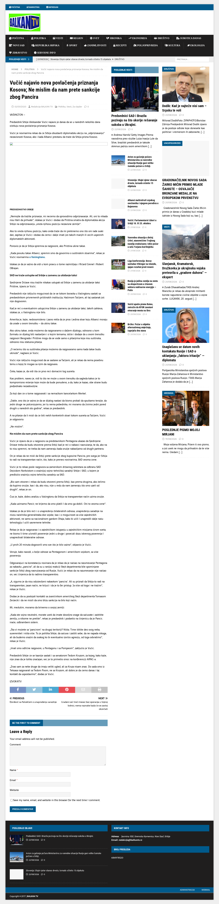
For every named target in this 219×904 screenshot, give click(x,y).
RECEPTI (120, 45)
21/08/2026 (135, 227)
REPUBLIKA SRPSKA (47, 45)
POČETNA (18, 38)
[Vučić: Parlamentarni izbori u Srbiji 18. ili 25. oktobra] (118, 224)
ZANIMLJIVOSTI (96, 45)
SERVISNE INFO (46, 52)
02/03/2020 (20, 106)
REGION (78, 38)
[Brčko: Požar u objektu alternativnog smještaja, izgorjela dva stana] (118, 328)
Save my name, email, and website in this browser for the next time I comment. (56, 800)
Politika (62, 106)
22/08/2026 (120, 129)
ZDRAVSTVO (19, 52)
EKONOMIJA (139, 38)
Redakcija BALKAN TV (42, 106)
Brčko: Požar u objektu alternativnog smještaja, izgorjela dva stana (139, 327)
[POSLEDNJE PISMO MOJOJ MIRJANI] (185, 408)
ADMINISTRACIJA (187, 889)
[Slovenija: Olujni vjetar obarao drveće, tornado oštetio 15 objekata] (118, 184)
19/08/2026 (171, 439)
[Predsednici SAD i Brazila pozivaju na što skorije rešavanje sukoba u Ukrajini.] (134, 94)
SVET (95, 38)
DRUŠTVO (163, 38)
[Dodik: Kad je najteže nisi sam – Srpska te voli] (185, 84)
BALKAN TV (32, 896)
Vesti (69, 106)
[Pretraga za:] (192, 59)
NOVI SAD (18, 45)
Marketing (34, 7)
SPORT (72, 45)
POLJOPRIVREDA (147, 45)
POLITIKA (39, 38)
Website (14, 790)
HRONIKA (115, 38)
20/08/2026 (135, 294)
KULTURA (174, 45)
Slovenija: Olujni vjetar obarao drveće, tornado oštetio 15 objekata (142, 183)
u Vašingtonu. (37, 257)
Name (13, 770)
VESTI (59, 38)
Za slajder (77, 106)
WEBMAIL (206, 889)
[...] (149, 146)
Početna (15, 7)
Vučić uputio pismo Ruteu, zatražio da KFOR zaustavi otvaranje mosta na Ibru (140, 307)
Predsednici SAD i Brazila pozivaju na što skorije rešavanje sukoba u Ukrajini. (134, 120)
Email (13, 780)
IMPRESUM (53, 7)
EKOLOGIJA (197, 45)
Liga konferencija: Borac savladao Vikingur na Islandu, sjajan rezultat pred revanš (142, 264)
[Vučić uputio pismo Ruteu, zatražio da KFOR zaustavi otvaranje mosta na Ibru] (118, 308)
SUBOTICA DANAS (190, 38)
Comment (15, 744)
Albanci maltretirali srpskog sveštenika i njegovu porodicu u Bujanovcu (143, 203)
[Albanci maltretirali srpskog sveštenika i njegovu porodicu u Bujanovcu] (118, 204)
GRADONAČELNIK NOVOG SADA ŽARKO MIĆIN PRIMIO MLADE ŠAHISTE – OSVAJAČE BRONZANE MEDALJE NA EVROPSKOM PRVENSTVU (184, 189)
